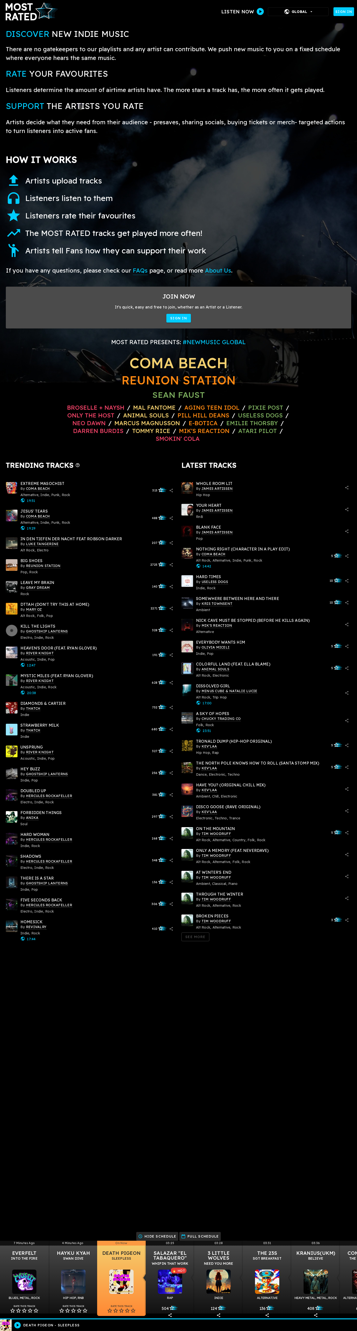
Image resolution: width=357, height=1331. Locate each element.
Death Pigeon (121, 1253)
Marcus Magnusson (147, 423)
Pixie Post (266, 407)
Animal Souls (146, 415)
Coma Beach (178, 363)
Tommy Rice (151, 430)
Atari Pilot (257, 430)
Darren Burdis (98, 430)
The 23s (267, 1253)
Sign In (343, 11)
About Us (218, 270)
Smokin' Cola (178, 438)
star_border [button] (13, 1311)
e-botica (203, 423)
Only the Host (90, 415)
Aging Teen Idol (211, 407)
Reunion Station (178, 380)
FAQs (140, 270)
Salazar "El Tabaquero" (170, 1255)
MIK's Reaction (204, 430)
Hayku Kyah (73, 1253)
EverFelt (24, 1253)
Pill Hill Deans (203, 415)
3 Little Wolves (219, 1255)
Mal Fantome (154, 407)
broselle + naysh (95, 407)
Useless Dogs (260, 415)
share (171, 490)
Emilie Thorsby (252, 423)
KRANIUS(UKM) (315, 1253)
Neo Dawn (89, 423)
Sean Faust (178, 395)
